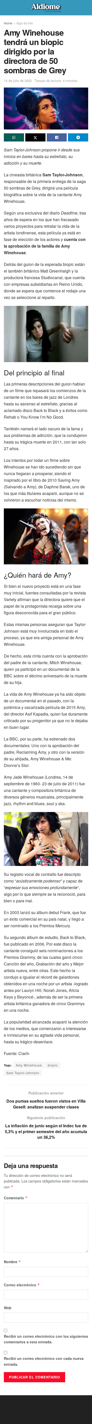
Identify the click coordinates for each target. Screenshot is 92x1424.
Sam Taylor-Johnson (22, 1073)
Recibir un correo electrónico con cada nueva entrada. (44, 1361)
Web (8, 1307)
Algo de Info (24, 23)
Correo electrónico (22, 1284)
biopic (53, 1065)
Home (8, 23)
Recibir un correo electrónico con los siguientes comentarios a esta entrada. (46, 1339)
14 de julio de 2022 (18, 80)
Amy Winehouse (29, 1065)
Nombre (12, 1261)
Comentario (16, 1197)
